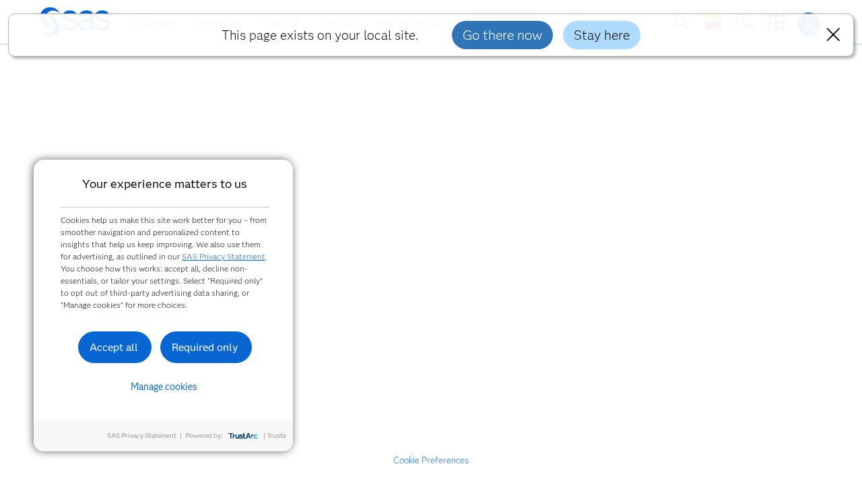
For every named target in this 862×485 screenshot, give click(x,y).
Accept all (114, 347)
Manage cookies (164, 387)
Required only (205, 347)
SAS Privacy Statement (223, 256)
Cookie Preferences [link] (431, 460)
